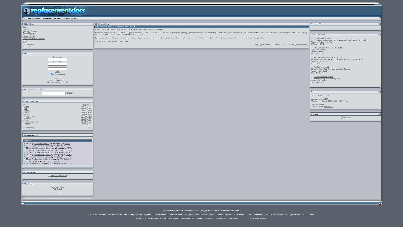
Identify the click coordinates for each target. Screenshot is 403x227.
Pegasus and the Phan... (41, 163)
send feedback (244, 218)
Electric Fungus (30, 116)
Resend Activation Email (57, 82)
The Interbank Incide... (40, 159)
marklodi (27, 118)
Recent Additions (29, 44)
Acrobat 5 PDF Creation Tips (34, 39)
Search (25, 42)
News (100, 24)
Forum (25, 29)
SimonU (27, 110)
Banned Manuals (29, 35)
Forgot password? (57, 80)
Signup (57, 78)
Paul (26, 120)
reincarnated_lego (31, 122)
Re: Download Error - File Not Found (328, 48)
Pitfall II (34, 161)
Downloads (27, 141)
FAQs (25, 40)
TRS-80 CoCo (65, 159)
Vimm (26, 107)
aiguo (26, 112)
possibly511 (328, 107)
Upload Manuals (29, 33)
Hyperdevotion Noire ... (40, 144)
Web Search (57, 189)
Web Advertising (57, 187)
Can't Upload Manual (322, 38)
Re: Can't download (321, 67)
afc (25, 109)
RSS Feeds (27, 46)
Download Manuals (30, 31)
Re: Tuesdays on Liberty (323, 77)
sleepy (104, 26)
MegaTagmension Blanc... (41, 148)
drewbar (27, 114)
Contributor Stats (29, 37)
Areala (27, 124)
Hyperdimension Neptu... (41, 146)
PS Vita (67, 144)
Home (25, 27)
